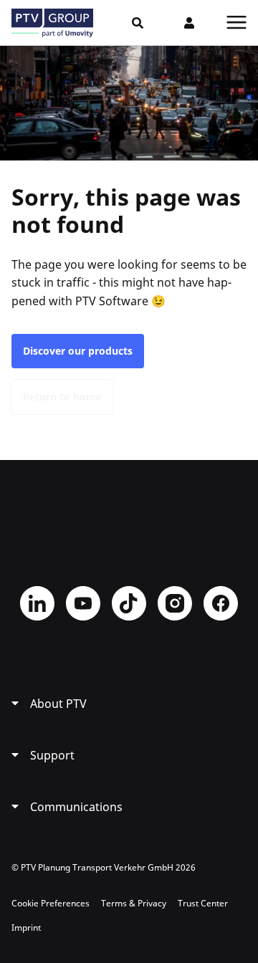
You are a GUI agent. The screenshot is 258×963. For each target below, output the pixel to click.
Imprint (26, 927)
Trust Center (203, 903)
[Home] (52, 23)
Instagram (175, 603)
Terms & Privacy (133, 903)
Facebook (221, 603)
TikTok (129, 603)
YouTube (83, 603)
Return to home (62, 396)
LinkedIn (37, 603)
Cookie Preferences (50, 903)
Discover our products (78, 351)
